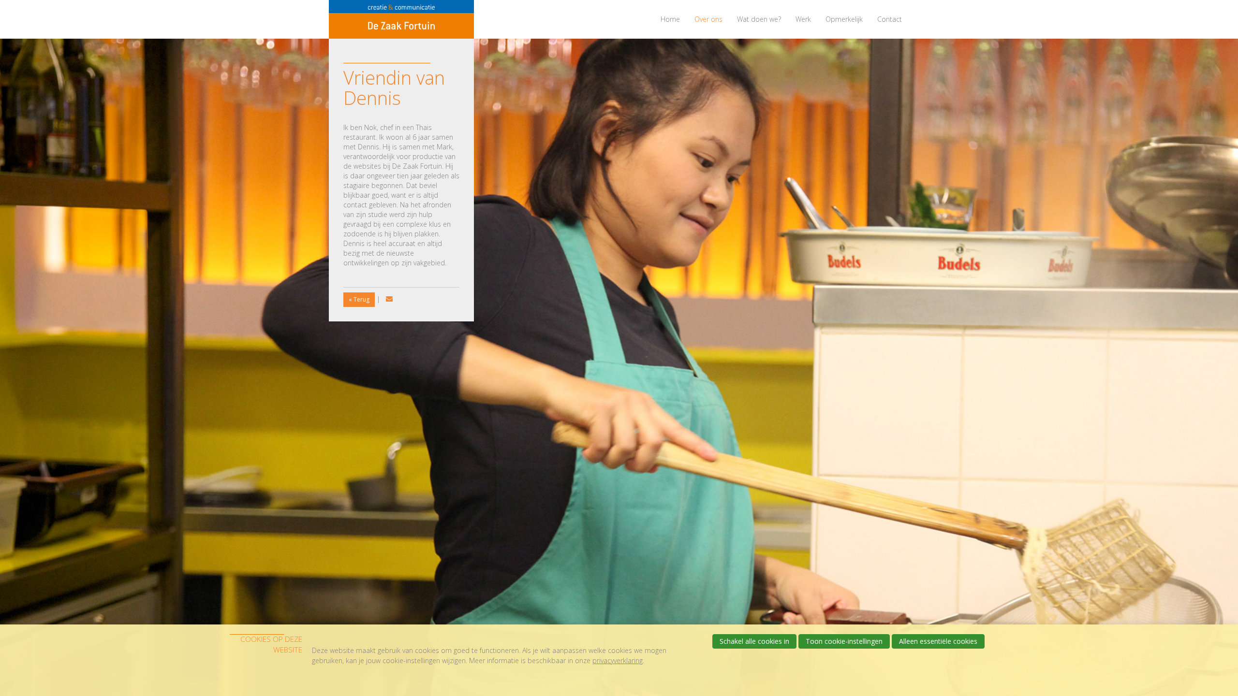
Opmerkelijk (844, 19)
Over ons (708, 19)
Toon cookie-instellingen (844, 641)
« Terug (359, 299)
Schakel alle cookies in (754, 641)
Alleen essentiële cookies (938, 641)
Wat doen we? (759, 19)
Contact (889, 19)
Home (670, 19)
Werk (803, 19)
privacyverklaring (617, 660)
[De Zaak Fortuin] (401, 19)
